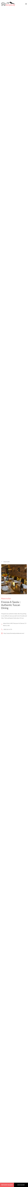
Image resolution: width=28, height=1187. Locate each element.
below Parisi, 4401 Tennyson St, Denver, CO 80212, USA (14, 624)
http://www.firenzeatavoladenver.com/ (14, 633)
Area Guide (7, 561)
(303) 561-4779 (8, 629)
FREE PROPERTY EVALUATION (7, 1184)
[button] (26, 4)
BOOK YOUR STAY (21, 1184)
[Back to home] (8, 4)
